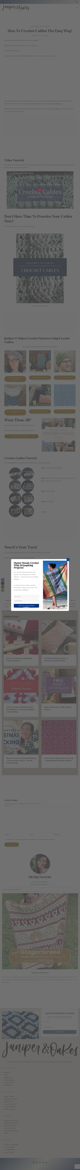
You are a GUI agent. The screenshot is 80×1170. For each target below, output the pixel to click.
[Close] (68, 559)
